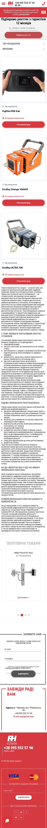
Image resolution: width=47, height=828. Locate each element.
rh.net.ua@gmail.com (23, 716)
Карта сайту (9, 751)
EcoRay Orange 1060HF (15, 189)
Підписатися (23, 797)
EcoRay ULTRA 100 (12, 267)
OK (43, 12)
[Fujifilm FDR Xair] (23, 79)
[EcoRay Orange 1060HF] (23, 157)
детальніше (24, 14)
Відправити (23, 674)
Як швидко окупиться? (14, 118)
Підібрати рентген (23, 35)
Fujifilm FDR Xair (11, 111)
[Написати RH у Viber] (19, 5)
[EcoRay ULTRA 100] (23, 236)
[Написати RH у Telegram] (16, 5)
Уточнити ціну (23, 124)
